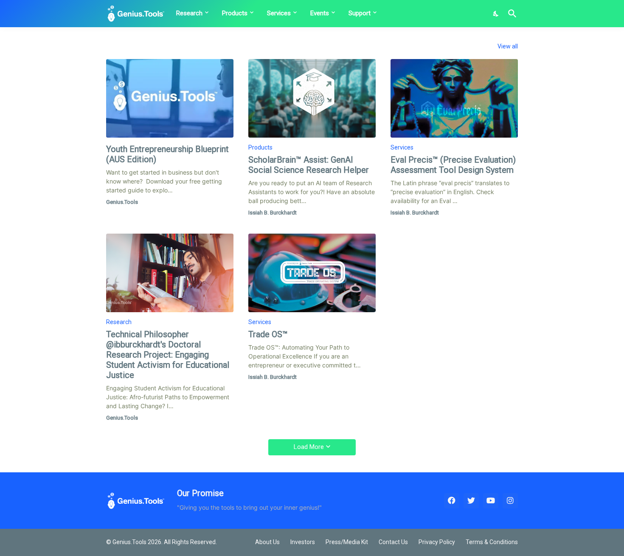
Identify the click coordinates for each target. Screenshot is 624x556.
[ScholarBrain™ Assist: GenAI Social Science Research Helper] (312, 98)
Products (234, 13)
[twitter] (471, 500)
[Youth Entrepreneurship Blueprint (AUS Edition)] (169, 98)
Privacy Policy (437, 542)
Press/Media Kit (347, 542)
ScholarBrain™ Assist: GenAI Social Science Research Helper (308, 165)
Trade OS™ (268, 334)
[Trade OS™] (312, 273)
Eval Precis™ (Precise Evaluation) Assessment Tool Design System (453, 165)
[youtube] (490, 500)
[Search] (510, 13)
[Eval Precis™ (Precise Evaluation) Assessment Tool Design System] (454, 98)
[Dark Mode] (496, 13)
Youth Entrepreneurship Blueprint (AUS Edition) (167, 154)
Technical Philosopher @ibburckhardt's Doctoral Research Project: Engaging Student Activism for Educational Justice (167, 354)
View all (508, 46)
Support (360, 13)
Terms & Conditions (492, 542)
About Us (267, 542)
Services (279, 13)
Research (189, 13)
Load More (309, 447)
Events (319, 13)
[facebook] (451, 500)
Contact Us (393, 542)
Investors (302, 542)
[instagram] (510, 500)
